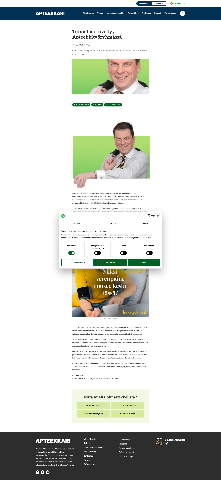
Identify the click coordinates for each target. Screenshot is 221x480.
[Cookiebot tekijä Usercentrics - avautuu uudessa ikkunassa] (150, 216)
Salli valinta (110, 262)
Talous (100, 13)
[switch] (97, 253)
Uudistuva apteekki (115, 13)
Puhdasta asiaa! (93, 406)
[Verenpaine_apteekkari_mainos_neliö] (110, 279)
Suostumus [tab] (76, 224)
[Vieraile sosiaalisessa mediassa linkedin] (37, 472)
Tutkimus (146, 13)
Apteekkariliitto (144, 3)
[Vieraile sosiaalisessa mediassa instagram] (47, 472)
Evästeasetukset (126, 452)
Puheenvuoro (170, 13)
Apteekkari (159, 3)
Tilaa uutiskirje (126, 456)
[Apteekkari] (50, 13)
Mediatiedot (124, 440)
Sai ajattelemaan (127, 406)
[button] (182, 13)
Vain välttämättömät (77, 262)
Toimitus (123, 444)
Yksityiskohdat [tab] (110, 224)
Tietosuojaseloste (127, 448)
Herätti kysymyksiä (93, 415)
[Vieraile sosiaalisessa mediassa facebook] (42, 472)
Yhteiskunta (88, 13)
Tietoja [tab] (145, 224)
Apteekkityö (133, 13)
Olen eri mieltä (127, 415)
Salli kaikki (143, 262)
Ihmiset (157, 13)
